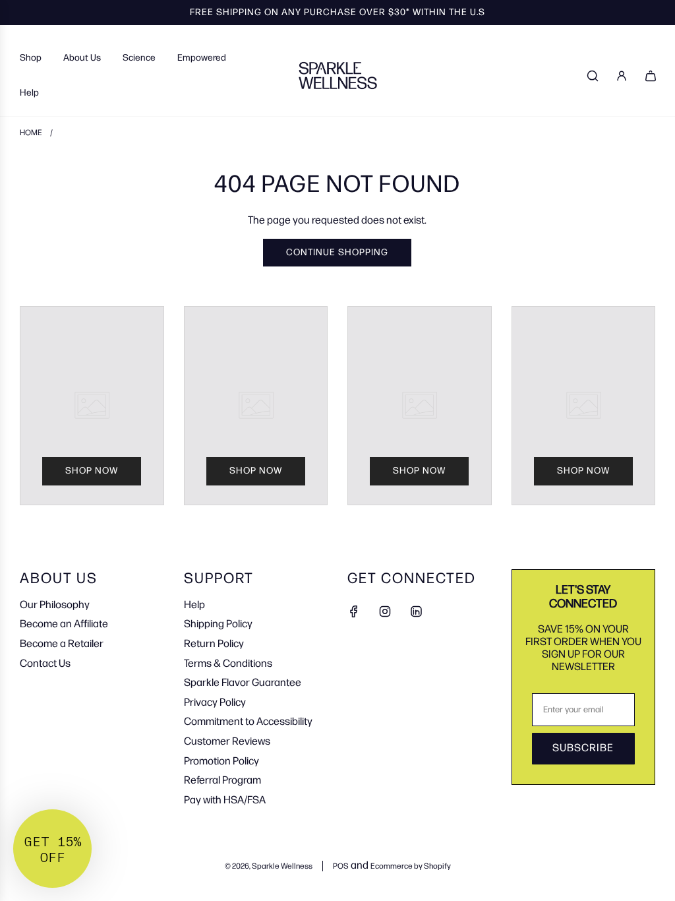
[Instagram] (384, 611)
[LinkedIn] (415, 611)
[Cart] (650, 75)
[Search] (592, 75)
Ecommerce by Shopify (410, 866)
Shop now (91, 470)
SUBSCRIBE (583, 748)
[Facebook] (353, 611)
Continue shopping (337, 252)
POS (341, 866)
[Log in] (621, 75)
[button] (52, 848)
